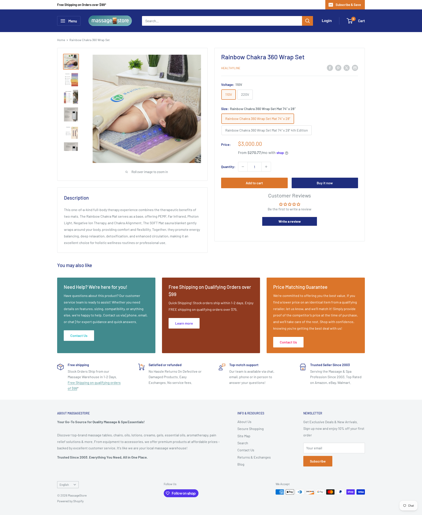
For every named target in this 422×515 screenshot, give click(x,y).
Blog (240, 464)
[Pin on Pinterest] (338, 67)
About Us (244, 421)
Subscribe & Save (348, 5)
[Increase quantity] (266, 166)
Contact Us (245, 450)
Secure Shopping (250, 428)
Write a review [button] (289, 221)
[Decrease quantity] (242, 166)
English (64, 484)
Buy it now (325, 183)
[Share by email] (355, 67)
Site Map (243, 436)
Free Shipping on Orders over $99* (81, 5)
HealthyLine (230, 68)
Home (61, 40)
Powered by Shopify (70, 501)
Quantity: (228, 166)
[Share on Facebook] (330, 67)
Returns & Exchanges (254, 457)
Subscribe (318, 461)
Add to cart (254, 183)
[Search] (307, 21)
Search (242, 443)
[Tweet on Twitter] (347, 67)
